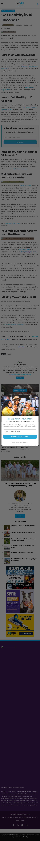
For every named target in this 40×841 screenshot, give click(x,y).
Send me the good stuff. (20, 437)
